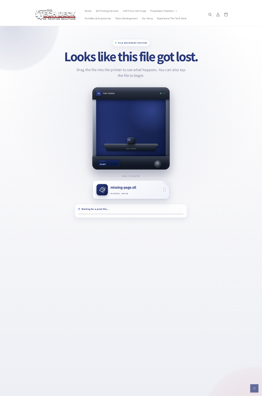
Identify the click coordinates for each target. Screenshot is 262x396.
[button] (163, 11)
